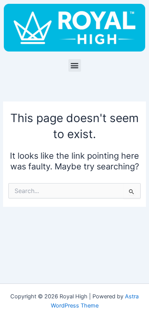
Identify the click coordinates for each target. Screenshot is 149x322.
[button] (74, 65)
